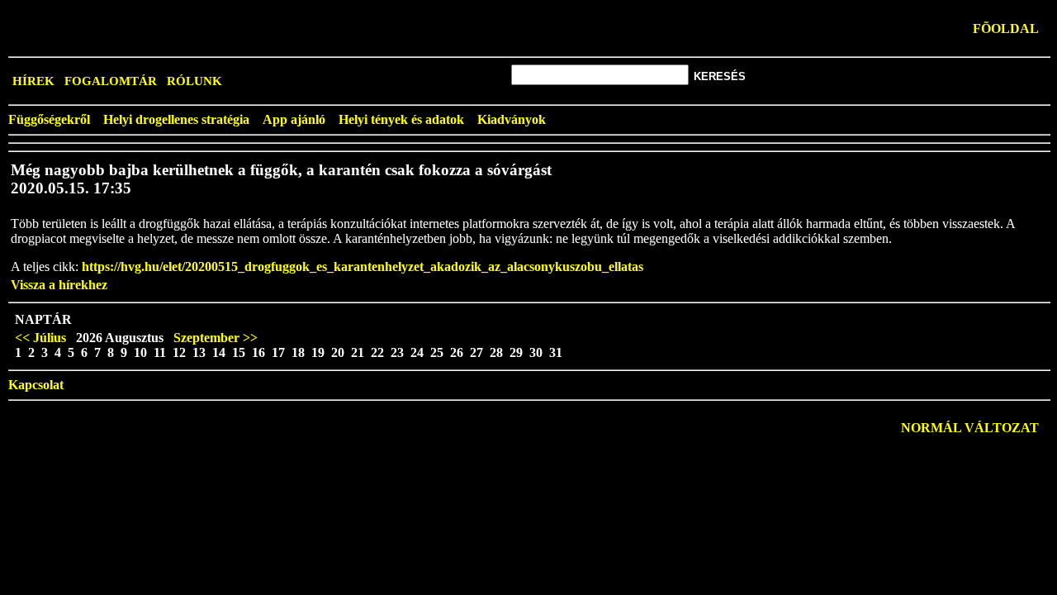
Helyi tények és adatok (401, 119)
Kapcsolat (36, 385)
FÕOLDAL (1006, 28)
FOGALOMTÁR (110, 81)
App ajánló (294, 119)
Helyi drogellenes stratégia (176, 119)
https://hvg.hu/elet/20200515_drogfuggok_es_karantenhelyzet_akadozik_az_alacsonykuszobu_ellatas (362, 266)
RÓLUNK (194, 81)
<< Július (40, 338)
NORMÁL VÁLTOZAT (970, 428)
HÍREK (33, 81)
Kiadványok (511, 119)
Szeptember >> (215, 338)
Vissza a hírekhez (59, 285)
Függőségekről (49, 119)
